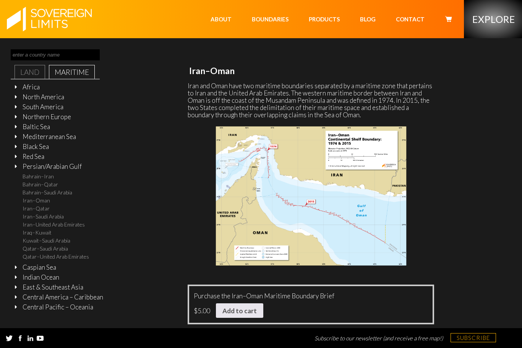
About (221, 19)
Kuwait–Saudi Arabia (46, 240)
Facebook (20, 338)
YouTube (40, 338)
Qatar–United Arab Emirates (56, 256)
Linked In (30, 338)
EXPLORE (493, 19)
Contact (410, 19)
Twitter (9, 338)
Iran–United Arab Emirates (54, 224)
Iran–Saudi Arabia (43, 216)
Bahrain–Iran (38, 176)
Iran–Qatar (36, 208)
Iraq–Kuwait (37, 232)
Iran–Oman (36, 200)
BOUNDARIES (270, 19)
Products (324, 19)
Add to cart (239, 311)
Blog (368, 19)
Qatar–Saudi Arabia (45, 248)
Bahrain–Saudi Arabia (47, 192)
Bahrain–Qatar (40, 184)
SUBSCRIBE (473, 337)
